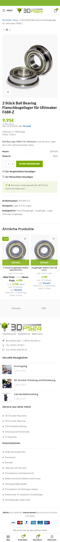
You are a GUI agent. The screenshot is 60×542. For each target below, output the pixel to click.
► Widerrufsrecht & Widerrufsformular (21, 478)
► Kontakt (7, 462)
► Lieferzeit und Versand (14, 468)
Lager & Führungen (22, 205)
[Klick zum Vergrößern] (8, 92)
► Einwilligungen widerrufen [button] (16, 499)
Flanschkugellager (25, 210)
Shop (15, 20)
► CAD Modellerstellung (14, 426)
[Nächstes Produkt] (10, 29)
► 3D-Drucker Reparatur (14, 415)
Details (16, 262)
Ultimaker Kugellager (12, 214)
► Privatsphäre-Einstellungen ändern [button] (20, 489)
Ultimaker (16, 308)
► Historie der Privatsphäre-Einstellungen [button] (22, 494)
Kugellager (41, 210)
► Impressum (9, 457)
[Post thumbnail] (7, 369)
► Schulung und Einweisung (15, 431)
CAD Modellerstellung (26, 394)
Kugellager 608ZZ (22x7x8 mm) (44, 268)
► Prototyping (9, 437)
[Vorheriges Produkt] (3, 29)
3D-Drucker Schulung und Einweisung (34, 380)
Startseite (6, 20)
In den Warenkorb (29, 164)
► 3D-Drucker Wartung (13, 421)
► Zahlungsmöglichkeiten (14, 484)
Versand (27, 126)
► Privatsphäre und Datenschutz (18, 473)
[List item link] (30, 345)
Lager (50, 210)
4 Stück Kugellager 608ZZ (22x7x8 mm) (15, 268)
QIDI (44, 308)
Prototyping (20, 366)
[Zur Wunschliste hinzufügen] (25, 239)
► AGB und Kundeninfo (13, 451)
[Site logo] (30, 10)
